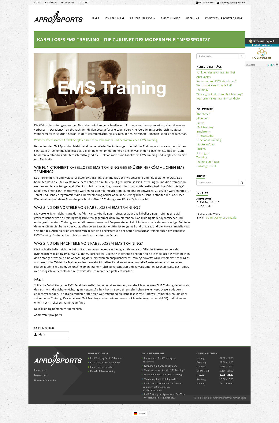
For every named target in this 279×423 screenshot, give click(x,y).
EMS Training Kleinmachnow (105, 362)
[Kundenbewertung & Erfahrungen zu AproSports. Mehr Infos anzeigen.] (262, 52)
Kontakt (83, 2)
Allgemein (202, 118)
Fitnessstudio (204, 135)
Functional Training (208, 140)
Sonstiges (202, 153)
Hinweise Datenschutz (46, 380)
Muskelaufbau (205, 144)
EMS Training (114, 18)
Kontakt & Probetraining (223, 18)
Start (37, 2)
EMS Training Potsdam (102, 367)
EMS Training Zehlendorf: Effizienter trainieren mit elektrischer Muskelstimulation (162, 387)
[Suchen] (242, 56)
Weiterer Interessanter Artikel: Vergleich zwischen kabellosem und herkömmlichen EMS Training (95, 140)
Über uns (192, 18)
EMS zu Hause (170, 18)
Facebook (51, 2)
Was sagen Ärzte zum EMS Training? (219, 94)
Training (201, 157)
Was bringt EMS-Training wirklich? (218, 98)
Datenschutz (40, 375)
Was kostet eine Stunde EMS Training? (164, 370)
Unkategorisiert (206, 166)
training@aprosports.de (221, 217)
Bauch (200, 123)
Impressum (40, 370)
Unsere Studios (141, 18)
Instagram (67, 2)
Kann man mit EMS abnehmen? (216, 81)
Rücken (201, 149)
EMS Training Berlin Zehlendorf (106, 358)
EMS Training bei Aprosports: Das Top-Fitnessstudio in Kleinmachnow (164, 396)
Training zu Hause (208, 161)
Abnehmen (203, 114)
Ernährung (203, 131)
